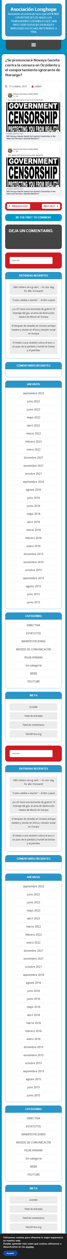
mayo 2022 (33, 417)
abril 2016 (33, 522)
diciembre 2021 (33, 457)
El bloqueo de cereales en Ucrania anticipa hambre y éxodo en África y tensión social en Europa (33, 329)
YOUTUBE (33, 681)
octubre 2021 (33, 473)
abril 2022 (33, 425)
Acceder (33, 707)
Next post (49, 206)
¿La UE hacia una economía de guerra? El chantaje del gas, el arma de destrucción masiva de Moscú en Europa (33, 313)
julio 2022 (33, 401)
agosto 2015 (33, 586)
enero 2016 (34, 546)
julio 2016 (33, 497)
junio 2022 (33, 409)
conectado (42, 239)
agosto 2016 (33, 489)
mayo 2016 (33, 514)
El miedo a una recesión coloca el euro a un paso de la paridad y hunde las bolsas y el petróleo (33, 346)
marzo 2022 (33, 433)
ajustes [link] (30, 1246)
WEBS (33, 673)
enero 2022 (34, 449)
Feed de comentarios (33, 724)
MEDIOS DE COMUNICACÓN (33, 649)
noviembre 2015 (33, 562)
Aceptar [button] (10, 1253)
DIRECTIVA (33, 625)
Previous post (20, 206)
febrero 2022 (33, 441)
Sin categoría (34, 665)
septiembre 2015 (33, 578)
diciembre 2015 (33, 554)
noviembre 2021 (33, 465)
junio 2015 (33, 602)
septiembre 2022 (33, 393)
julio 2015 (33, 594)
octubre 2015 (33, 570)
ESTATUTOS (33, 633)
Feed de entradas (34, 716)
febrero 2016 (33, 538)
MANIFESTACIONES (33, 641)
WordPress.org (33, 734)
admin (38, 86)
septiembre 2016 (33, 481)
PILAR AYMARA (33, 657)
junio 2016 (33, 506)
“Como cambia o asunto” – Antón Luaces (33, 300)
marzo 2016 (33, 530)
